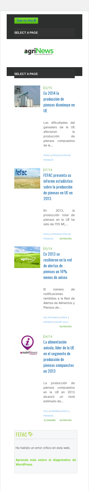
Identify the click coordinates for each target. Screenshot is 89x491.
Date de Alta (25, 20)
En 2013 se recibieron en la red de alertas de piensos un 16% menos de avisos (57, 265)
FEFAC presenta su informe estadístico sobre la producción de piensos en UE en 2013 (58, 186)
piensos (48, 322)
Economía (50, 420)
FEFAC (46, 155)
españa (55, 411)
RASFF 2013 (61, 322)
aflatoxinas (51, 317)
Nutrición (66, 239)
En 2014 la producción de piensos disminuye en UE (59, 101)
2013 (46, 411)
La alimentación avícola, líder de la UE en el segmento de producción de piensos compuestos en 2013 (58, 356)
